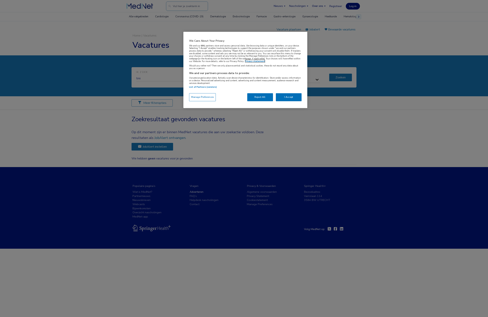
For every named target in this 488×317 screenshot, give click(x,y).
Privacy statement (255, 61)
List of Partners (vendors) (203, 86)
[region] (245, 70)
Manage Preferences (202, 97)
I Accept (288, 97)
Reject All (260, 97)
